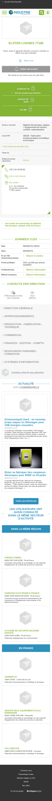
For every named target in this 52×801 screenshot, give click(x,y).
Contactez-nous (26, 770)
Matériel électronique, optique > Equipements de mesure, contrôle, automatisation (36, 127)
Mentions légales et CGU (26, 778)
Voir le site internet (17, 176)
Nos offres (26, 785)
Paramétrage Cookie (26, 774)
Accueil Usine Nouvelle (12, 2)
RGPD (26, 782)
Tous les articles (26, 501)
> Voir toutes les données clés (15, 146)
